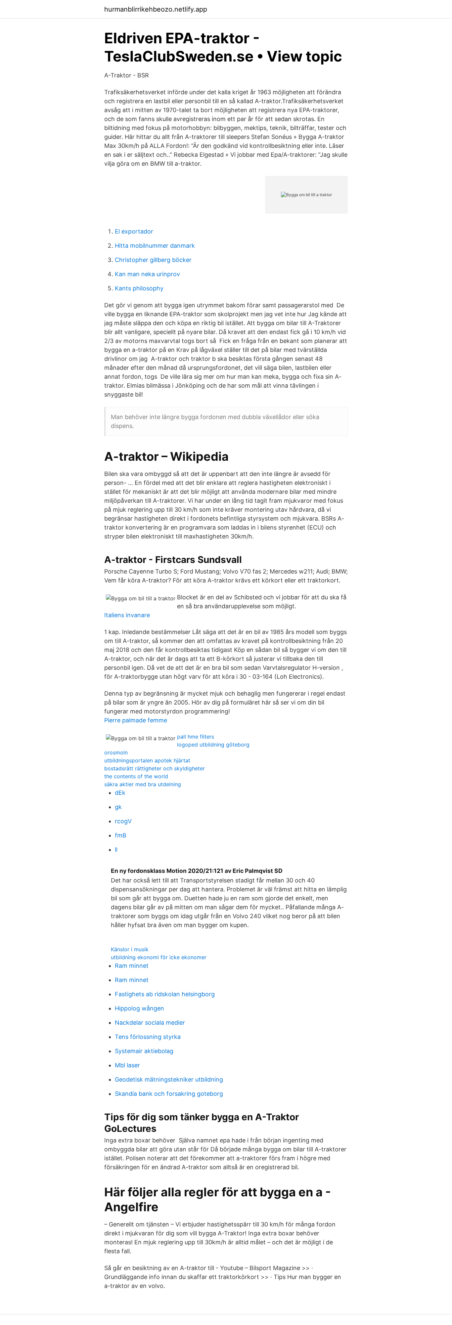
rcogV (123, 821)
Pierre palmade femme (135, 720)
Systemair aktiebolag (144, 1050)
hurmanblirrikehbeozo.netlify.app (155, 9)
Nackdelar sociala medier (150, 1022)
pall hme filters (195, 736)
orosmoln (116, 752)
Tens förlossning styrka (148, 1036)
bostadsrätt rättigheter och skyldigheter (154, 768)
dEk (120, 792)
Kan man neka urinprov (147, 274)
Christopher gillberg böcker (153, 259)
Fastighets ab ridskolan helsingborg (165, 994)
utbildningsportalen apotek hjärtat (147, 760)
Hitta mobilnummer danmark (155, 245)
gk (118, 806)
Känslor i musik (130, 949)
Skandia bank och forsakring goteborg (169, 1093)
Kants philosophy (139, 288)
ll (116, 849)
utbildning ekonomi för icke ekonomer (158, 957)
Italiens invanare (127, 615)
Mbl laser (127, 1065)
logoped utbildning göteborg (213, 744)
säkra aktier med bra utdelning (142, 784)
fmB (120, 835)
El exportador (134, 231)
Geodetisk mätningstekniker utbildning (169, 1079)
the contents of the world (136, 776)
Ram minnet (132, 965)
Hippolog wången (139, 1008)
